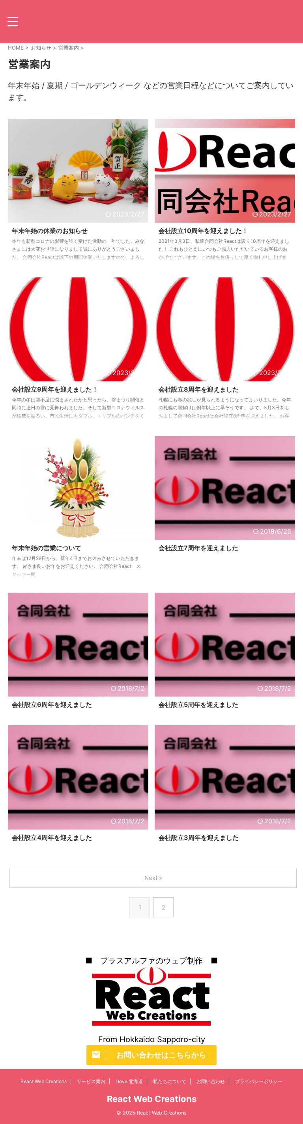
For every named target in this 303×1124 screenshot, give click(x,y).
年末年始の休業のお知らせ (50, 231)
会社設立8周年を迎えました (199, 389)
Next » (153, 878)
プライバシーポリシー (258, 1081)
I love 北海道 (129, 1081)
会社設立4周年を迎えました (52, 837)
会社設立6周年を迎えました (52, 704)
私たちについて (169, 1081)
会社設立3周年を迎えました (199, 837)
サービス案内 (91, 1081)
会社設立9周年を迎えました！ (55, 389)
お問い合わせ (210, 1081)
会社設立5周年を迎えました (198, 704)
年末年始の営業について (46, 548)
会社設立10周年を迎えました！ (203, 231)
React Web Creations (44, 1081)
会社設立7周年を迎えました (198, 548)
